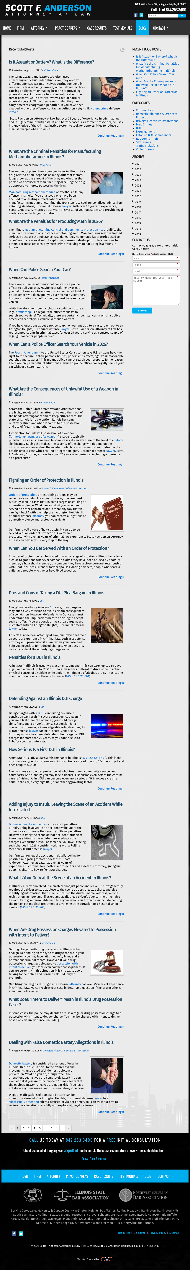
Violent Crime (50, 70)
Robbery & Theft (147, 138)
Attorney (53, 1176)
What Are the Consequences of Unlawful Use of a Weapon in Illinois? (156, 85)
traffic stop (23, 312)
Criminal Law (48, 403)
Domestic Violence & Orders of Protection (64, 488)
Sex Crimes (143, 142)
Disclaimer (140, 1233)
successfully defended (24, 1101)
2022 (136, 185)
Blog (148, 1176)
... (62, 1128)
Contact (164, 1176)
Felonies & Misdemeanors (153, 135)
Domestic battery (20, 1063)
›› (69, 1128)
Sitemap (174, 1233)
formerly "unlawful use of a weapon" (34, 436)
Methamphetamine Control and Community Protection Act (63, 229)
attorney (38, 516)
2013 (136, 234)
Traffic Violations (49, 278)
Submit (142, 310)
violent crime (99, 108)
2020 (136, 196)
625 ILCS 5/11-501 (77, 676)
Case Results (104, 1176)
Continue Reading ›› (111, 135)
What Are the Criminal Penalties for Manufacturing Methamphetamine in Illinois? (157, 67)
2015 (136, 223)
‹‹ (12, 1128)
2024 (136, 174)
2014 (136, 228)
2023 (136, 180)
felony (118, 440)
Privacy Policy (158, 1233)
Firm (37, 1176)
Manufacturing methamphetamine (32, 192)
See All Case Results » (94, 1158)
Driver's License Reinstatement (157, 121)
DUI (42, 601)
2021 (136, 190)
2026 (136, 163)
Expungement (145, 131)
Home (24, 1176)
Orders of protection (22, 494)
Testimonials (129, 1176)
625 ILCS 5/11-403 (32, 907)
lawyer (13, 112)
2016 (136, 217)
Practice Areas (77, 1176)
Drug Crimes (46, 165)
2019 (136, 201)
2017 (136, 212)
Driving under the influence (27, 824)
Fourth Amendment (27, 352)
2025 (136, 169)
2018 (136, 207)
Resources (124, 1233)
